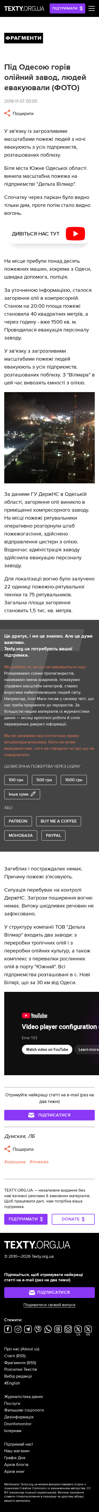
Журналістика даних (23, 1396)
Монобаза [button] (21, 835)
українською (46, 1493)
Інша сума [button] (19, 794)
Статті (9, 1356)
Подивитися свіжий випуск (49, 1304)
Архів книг (14, 1471)
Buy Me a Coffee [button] (59, 821)
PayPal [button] (53, 835)
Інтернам (12, 1430)
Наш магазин (17, 1451)
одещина (16, 1162)
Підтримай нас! (18, 1444)
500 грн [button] (44, 780)
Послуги (12, 1403)
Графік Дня (14, 1457)
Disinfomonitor (17, 1424)
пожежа (40, 1162)
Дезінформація (19, 1417)
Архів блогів (16, 1464)
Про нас (12, 1349)
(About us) (30, 1349)
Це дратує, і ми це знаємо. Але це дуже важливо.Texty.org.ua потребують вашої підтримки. (48, 645)
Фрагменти (15, 1362)
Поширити (23, 113)
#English (12, 1383)
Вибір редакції (18, 1376)
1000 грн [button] (73, 780)
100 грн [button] (16, 780)
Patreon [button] (18, 821)
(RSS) (21, 1356)
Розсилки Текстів (20, 1369)
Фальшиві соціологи (24, 1410)
